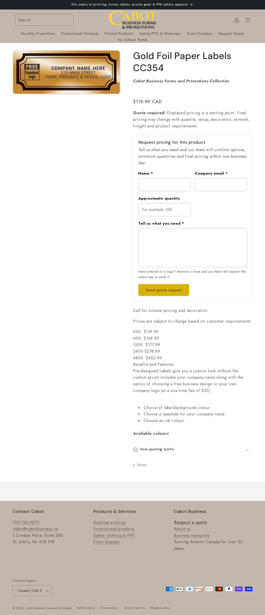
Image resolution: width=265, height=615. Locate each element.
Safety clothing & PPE (114, 535)
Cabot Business (35, 608)
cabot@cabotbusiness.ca (35, 529)
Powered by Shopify (59, 608)
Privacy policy (109, 608)
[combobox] (44, 20)
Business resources (192, 535)
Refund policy (86, 608)
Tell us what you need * (161, 223)
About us (182, 529)
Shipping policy (160, 608)
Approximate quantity (159, 198)
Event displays (106, 542)
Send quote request (163, 290)
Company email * (211, 173)
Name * (145, 173)
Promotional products (113, 529)
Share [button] (142, 465)
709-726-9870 (26, 522)
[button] (192, 449)
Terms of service (134, 608)
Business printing (109, 522)
